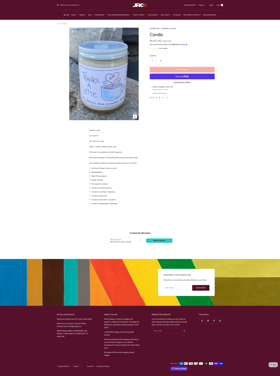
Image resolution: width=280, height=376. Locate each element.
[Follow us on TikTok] (220, 321)
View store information (159, 93)
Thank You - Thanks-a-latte (163, 29)
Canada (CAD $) (189, 5)
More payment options (182, 82)
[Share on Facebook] (156, 97)
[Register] (184, 331)
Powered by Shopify (102, 366)
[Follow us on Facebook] (202, 321)
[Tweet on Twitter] (163, 97)
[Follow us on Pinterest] (214, 321)
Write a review (159, 241)
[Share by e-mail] (166, 97)
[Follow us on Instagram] (208, 321)
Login (211, 5)
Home (59, 23)
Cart (219, 5)
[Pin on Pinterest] (159, 97)
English (201, 5)
